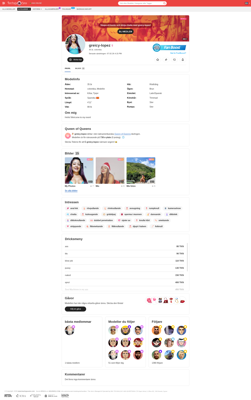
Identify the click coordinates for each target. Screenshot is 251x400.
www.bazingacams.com (26, 391)
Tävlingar (66, 9)
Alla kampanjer (52, 9)
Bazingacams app (84, 9)
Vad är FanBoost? (178, 53)
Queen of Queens (122, 134)
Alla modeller (8, 9)
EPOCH (43, 391)
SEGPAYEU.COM (54, 391)
